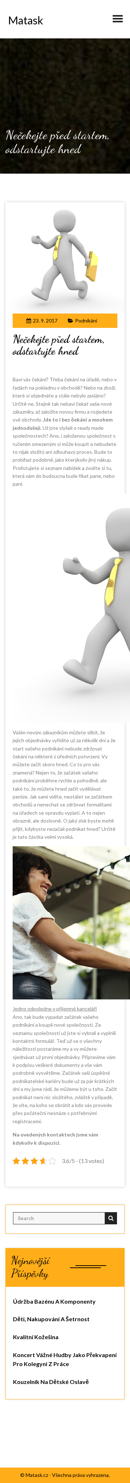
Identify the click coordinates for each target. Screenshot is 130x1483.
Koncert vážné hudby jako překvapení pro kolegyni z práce (65, 1359)
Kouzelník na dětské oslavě (51, 1381)
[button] (117, 16)
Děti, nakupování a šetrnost (51, 1318)
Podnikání (86, 320)
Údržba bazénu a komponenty (54, 1301)
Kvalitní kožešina (35, 1336)
